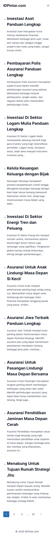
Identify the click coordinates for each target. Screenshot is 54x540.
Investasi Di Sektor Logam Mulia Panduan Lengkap (28, 123)
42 (33, 514)
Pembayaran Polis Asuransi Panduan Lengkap (24, 69)
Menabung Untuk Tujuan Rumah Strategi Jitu (28, 469)
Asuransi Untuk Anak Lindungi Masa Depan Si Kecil (27, 273)
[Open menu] (48, 5)
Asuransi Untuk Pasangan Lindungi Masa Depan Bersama (27, 368)
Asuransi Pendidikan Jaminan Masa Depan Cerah (27, 418)
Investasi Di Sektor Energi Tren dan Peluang (24, 222)
